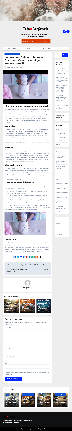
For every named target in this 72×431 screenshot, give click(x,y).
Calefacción (26, 41)
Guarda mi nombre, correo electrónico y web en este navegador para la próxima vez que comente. (27, 373)
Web (6, 363)
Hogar (33, 41)
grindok (11, 67)
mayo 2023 (59, 144)
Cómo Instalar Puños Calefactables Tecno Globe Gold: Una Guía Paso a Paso (38, 267)
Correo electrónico (10, 356)
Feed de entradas (61, 227)
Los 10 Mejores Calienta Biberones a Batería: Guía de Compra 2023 (11, 304)
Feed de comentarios (62, 230)
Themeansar (47, 429)
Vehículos (46, 41)
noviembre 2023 (60, 137)
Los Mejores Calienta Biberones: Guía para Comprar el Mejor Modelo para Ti (24, 60)
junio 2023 (59, 141)
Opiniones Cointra (61, 188)
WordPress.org (60, 234)
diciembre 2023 (60, 133)
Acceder (58, 223)
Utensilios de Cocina (61, 212)
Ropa (39, 41)
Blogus (40, 429)
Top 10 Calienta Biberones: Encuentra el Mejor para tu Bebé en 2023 (27, 401)
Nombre (7, 349)
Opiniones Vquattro (61, 197)
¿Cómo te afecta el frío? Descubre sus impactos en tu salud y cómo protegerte (11, 401)
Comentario (8, 327)
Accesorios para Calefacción (12, 54)
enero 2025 (59, 129)
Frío (57, 175)
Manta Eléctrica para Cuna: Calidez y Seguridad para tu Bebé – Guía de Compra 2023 (61, 89)
